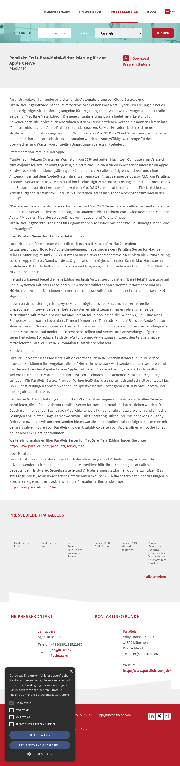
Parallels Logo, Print (22, 544)
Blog (151, 11)
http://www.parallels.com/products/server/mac (46, 446)
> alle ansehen (154, 576)
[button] (11, 703)
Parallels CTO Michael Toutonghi (129, 546)
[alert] (40, 714)
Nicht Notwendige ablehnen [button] (39, 745)
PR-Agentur (90, 11)
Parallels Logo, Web (49, 544)
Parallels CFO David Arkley (102, 544)
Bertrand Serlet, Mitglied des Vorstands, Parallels (75, 549)
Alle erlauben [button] (40, 735)
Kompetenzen (57, 11)
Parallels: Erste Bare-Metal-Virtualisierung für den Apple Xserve (58, 60)
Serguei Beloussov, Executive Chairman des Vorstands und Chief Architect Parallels (157, 553)
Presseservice (124, 11)
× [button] (71, 671)
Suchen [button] (162, 33)
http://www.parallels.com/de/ (32, 487)
